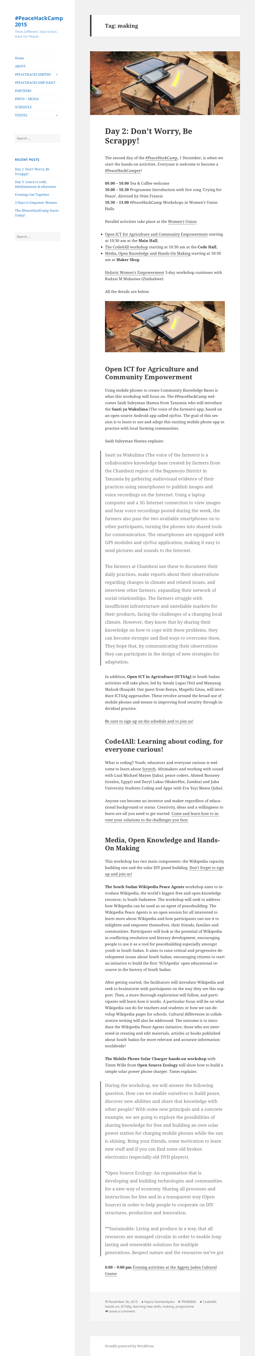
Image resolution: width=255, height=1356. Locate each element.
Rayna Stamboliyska (159, 1301)
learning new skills (147, 1306)
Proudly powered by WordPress (129, 1346)
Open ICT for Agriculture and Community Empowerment (156, 234)
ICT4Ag (126, 1306)
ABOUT (20, 66)
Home (19, 58)
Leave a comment (122, 1311)
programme (185, 1306)
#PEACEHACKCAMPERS (33, 74)
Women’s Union (182, 221)
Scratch (149, 769)
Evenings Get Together (32, 194)
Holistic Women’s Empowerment (134, 272)
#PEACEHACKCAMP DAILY (35, 82)
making (168, 1306)
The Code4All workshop (126, 247)
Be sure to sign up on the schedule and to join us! (149, 721)
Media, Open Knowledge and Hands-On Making (147, 253)
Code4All (209, 1301)
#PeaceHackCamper (123, 170)
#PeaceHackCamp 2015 (39, 21)
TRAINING (188, 1301)
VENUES (21, 115)
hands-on (112, 1306)
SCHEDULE (23, 107)
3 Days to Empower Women (36, 202)
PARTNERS (23, 91)
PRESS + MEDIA (27, 99)
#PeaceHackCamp (161, 157)
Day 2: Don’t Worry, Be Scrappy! (148, 136)
